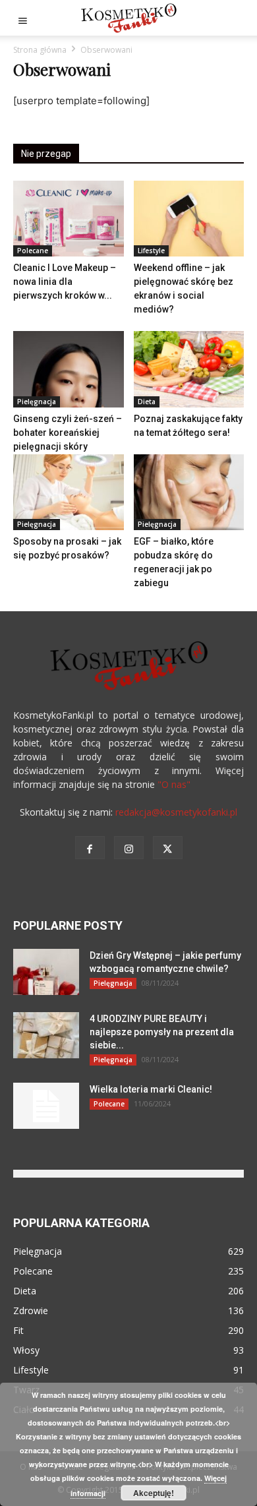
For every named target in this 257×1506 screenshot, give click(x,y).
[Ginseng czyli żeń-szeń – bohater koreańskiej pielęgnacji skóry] (68, 369)
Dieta (147, 401)
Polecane (32, 250)
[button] (22, 18)
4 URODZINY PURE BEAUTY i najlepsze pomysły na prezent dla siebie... (162, 1031)
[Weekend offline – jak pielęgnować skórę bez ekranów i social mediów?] (189, 218)
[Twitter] (168, 847)
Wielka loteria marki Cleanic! (151, 1089)
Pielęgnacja (36, 401)
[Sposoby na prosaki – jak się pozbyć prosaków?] (68, 492)
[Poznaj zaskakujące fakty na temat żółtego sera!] (189, 369)
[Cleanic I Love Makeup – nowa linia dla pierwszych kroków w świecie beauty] (68, 218)
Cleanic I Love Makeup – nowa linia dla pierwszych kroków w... (64, 281)
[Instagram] (129, 847)
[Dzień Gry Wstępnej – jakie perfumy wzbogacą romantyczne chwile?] (46, 972)
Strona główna (40, 49)
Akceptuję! (153, 1493)
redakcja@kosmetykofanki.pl (176, 812)
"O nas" (173, 784)
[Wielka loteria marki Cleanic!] (46, 1106)
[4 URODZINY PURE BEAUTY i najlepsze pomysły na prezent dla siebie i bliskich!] (46, 1035)
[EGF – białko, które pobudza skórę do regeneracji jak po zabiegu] (189, 492)
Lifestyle (151, 250)
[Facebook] (90, 847)
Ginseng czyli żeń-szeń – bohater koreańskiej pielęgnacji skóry (67, 432)
